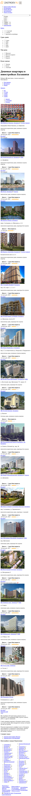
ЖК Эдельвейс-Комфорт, (10, 284)
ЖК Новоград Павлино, (10, 123)
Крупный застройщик (12, 34)
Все (5, 90)
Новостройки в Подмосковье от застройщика (16, 788)
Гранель (16, 191)
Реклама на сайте (8, 793)
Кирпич (8, 58)
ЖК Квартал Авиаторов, (10, 252)
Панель (8, 56)
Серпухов (21, 769)
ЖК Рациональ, (7, 697)
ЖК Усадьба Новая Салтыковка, (12, 316)
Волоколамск (7, 749)
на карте (8, 12)
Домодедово (7, 757)
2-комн (6, 95)
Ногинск (21, 754)
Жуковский (7, 764)
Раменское (22, 764)
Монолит (8, 53)
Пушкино (21, 762)
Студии (6, 92)
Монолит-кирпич (10, 54)
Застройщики (7, 11)
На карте (3, 136)
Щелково (21, 779)
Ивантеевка (7, 769)
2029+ (7, 47)
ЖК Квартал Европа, (9, 220)
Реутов (21, 765)
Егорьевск (7, 760)
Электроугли (22, 782)
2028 (7, 45)
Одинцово (22, 755)
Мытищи (21, 749)
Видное (6, 747)
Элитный (8, 67)
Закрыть (3, 88)
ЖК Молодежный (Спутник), (11, 569)
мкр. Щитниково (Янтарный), (11, 538)
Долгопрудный (8, 756)
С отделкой (9, 31)
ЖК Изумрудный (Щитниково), (12, 379)
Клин (5, 771)
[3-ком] (6, 21)
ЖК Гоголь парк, (8, 665)
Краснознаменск (8, 780)
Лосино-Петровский (24, 744)
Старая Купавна (23, 772)
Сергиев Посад (23, 768)
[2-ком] (6, 19)
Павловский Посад (24, 758)
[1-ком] (6, 18)
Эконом (8, 64)
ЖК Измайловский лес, (10, 157)
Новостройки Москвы (10, 6)
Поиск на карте (16, 790)
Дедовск (6, 751)
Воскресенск (7, 750)
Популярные (6, 84)
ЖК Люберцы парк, (9, 602)
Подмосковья (7, 8)
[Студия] (6, 16)
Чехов (20, 778)
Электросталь (22, 781)
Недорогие (7, 83)
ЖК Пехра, (6, 191)
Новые (5, 85)
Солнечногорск (23, 771)
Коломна (6, 773)
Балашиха (6, 746)
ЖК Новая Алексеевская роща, (12, 475)
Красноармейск (8, 777)
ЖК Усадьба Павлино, (9, 410)
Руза (20, 766)
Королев (6, 774)
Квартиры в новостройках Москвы (6, 787)
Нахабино (21, 752)
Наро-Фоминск (23, 751)
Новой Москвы (8, 9)
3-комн (6, 96)
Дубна (5, 759)
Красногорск (7, 779)
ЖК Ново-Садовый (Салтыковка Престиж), (15, 506)
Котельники (7, 776)
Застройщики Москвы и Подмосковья (24, 789)
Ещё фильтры (7, 25)
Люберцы (21, 748)
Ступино (21, 774)
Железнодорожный (9, 761)
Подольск (21, 761)
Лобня (5, 782)
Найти (2, 28)
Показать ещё (4, 711)
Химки (21, 777)
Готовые (7, 102)
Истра (5, 770)
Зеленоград (7, 767)
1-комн (6, 93)
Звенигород (7, 766)
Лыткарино (22, 746)
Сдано (7, 40)
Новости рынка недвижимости (6, 790)
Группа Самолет (25, 123)
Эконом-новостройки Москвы (12, 736)
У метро (8, 32)
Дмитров (6, 754)
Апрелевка (7, 744)
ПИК (22, 157)
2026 (7, 42)
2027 (7, 43)
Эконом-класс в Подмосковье (12, 738)
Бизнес (7, 66)
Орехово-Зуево (23, 756)
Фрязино (21, 775)
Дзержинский (8, 753)
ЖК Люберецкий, (8, 634)
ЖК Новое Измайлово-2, (10, 347)
